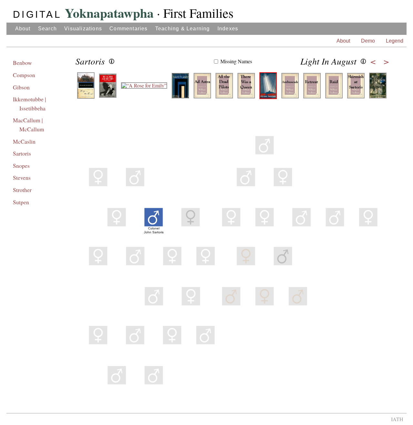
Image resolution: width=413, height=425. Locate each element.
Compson (24, 75)
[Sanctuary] (180, 88)
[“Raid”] (334, 88)
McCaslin (24, 141)
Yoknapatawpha (83, 12)
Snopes (21, 165)
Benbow (22, 62)
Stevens (22, 177)
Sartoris (22, 153)
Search (47, 28)
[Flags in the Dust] (86, 88)
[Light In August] (268, 88)
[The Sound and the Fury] (107, 88)
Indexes (227, 28)
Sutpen (21, 202)
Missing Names (236, 61)
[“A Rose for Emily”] (144, 88)
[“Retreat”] (312, 88)
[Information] (111, 61)
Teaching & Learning (182, 28)
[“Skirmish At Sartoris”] (356, 88)
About (23, 28)
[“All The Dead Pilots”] (224, 88)
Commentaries (128, 28)
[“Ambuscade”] (290, 88)
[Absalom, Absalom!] (378, 88)
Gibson (21, 87)
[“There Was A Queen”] (246, 88)
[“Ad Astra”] (202, 88)
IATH (397, 419)
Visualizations (83, 28)
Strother (22, 190)
